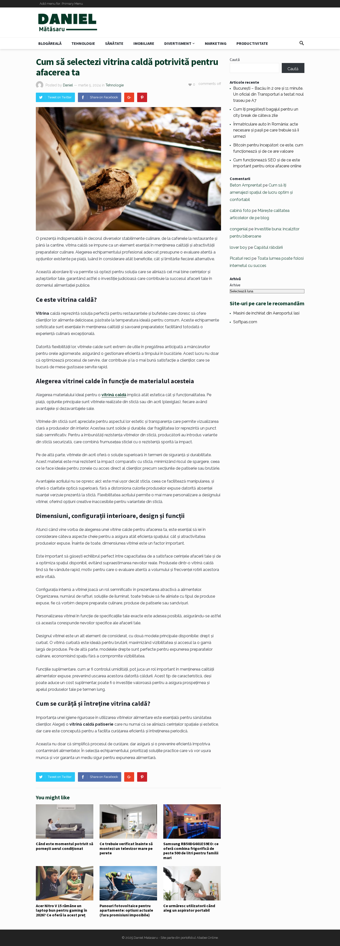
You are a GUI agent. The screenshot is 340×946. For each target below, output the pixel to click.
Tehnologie (83, 43)
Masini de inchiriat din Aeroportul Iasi (266, 313)
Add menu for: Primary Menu (61, 3)
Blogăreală (49, 43)
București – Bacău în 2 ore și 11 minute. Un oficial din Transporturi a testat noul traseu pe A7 (268, 94)
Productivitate (252, 43)
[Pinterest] (142, 97)
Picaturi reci (240, 258)
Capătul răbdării (268, 247)
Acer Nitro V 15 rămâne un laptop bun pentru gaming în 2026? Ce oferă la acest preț (61, 910)
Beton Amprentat (246, 185)
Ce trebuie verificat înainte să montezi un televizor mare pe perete (126, 848)
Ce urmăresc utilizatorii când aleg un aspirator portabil (189, 908)
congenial (239, 229)
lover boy (238, 247)
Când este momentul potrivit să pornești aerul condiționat (64, 846)
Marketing (216, 43)
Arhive (235, 284)
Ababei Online (207, 938)
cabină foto (240, 210)
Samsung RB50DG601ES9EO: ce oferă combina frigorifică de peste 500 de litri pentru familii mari (191, 850)
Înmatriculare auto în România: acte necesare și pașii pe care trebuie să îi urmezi (266, 130)
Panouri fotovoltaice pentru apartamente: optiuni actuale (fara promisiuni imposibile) (126, 910)
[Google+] (129, 97)
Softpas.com (245, 321)
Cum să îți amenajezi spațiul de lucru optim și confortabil (261, 192)
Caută (235, 59)
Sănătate (114, 43)
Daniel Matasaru (146, 938)
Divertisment (177, 43)
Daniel (68, 85)
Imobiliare (143, 43)
